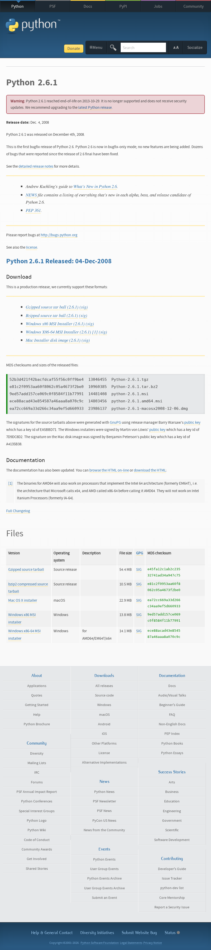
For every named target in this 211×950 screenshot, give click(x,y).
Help (36, 715)
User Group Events (104, 869)
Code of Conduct (37, 840)
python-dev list (172, 888)
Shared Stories (37, 869)
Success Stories (172, 772)
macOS (104, 715)
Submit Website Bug (139, 932)
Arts (172, 782)
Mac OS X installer (22, 600)
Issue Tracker (172, 878)
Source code (104, 695)
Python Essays (172, 753)
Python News (104, 792)
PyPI (123, 6)
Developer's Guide (172, 869)
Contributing (172, 858)
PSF (52, 6)
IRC (36, 773)
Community (193, 6)
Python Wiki (37, 830)
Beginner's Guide (172, 705)
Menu (96, 47)
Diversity (36, 754)
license (31, 247)
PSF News (104, 811)
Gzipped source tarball (26, 569)
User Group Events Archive (104, 888)
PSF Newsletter (104, 801)
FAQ (172, 715)
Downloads (104, 675)
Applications (36, 686)
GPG (139, 553)
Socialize (195, 47)
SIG (139, 569)
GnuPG (115, 422)
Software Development (172, 840)
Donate (73, 49)
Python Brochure (37, 724)
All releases (104, 686)
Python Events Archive (104, 878)
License (104, 753)
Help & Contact (52, 932)
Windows (104, 705)
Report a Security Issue (171, 907)
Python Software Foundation (100, 943)
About (36, 675)
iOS (104, 734)
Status (171, 932)
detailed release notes (36, 166)
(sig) (84, 307)
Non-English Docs (172, 724)
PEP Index (172, 734)
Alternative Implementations (104, 763)
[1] (95, 332)
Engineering (172, 811)
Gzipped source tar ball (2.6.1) (52, 307)
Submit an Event (104, 898)
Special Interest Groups (37, 811)
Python (17, 6)
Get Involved (37, 859)
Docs (88, 6)
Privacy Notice (152, 943)
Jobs (158, 6)
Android (104, 724)
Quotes (36, 695)
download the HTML (150, 470)
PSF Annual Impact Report (36, 792)
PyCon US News (104, 821)
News (104, 781)
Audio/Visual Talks (172, 695)
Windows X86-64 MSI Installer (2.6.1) (58, 332)
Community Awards (37, 849)
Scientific (172, 830)
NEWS (31, 195)
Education (172, 801)
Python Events (104, 859)
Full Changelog (18, 511)
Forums (37, 782)
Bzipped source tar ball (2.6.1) (52, 315)
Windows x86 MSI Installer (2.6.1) (55, 324)
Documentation (172, 675)
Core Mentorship (172, 898)
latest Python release (95, 107)
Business (172, 792)
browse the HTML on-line (109, 470)
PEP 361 (33, 210)
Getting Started (36, 705)
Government (172, 821)
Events (104, 849)
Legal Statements (131, 943)
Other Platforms (104, 743)
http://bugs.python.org (59, 235)
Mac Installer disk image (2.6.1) (53, 340)
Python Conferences (36, 801)
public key (192, 422)
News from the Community (104, 830)
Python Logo (37, 821)
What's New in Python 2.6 (95, 186)
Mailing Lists (37, 763)
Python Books (172, 743)
